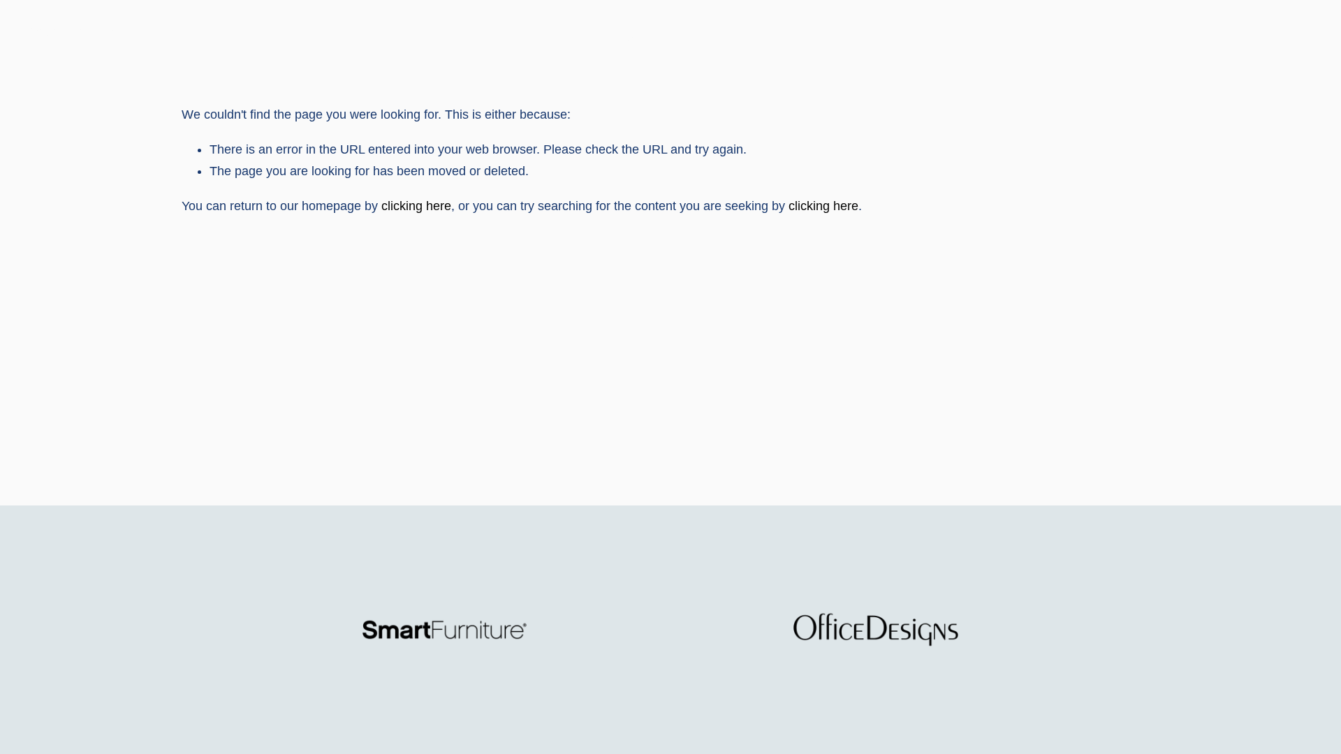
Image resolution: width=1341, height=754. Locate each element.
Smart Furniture (70, 32)
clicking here (416, 206)
